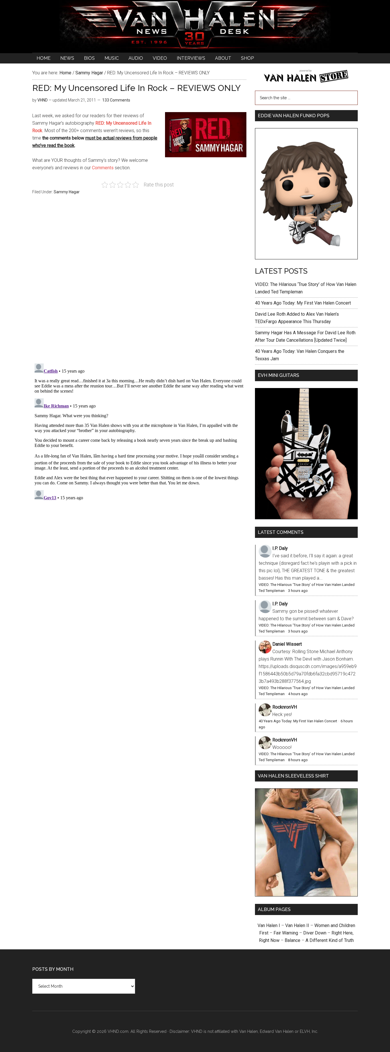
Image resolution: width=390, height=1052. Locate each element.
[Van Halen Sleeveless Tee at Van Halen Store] (306, 895)
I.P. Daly (280, 548)
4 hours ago (298, 694)
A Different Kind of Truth (329, 940)
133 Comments (116, 100)
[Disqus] (139, 432)
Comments (103, 167)
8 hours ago (298, 760)
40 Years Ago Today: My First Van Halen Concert (303, 303)
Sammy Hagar (67, 192)
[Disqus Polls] (139, 282)
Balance (292, 940)
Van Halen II (297, 925)
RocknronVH (284, 707)
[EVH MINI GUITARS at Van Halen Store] (306, 517)
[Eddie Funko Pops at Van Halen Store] (306, 257)
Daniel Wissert (287, 644)
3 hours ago (298, 590)
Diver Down (314, 933)
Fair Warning (286, 933)
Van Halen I (269, 925)
